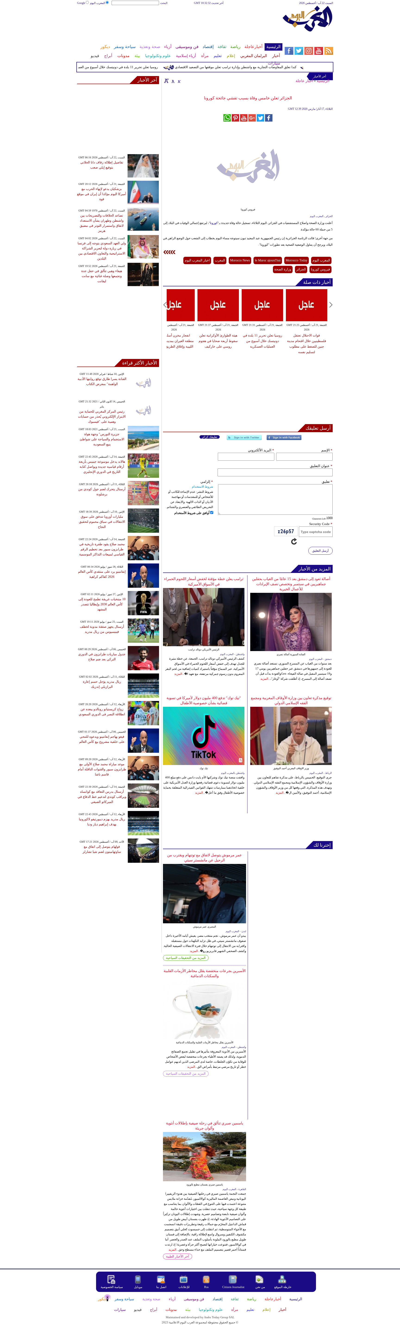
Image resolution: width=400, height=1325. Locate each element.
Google (81, 3)
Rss (206, 1287)
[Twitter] (244, 439)
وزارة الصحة (282, 269)
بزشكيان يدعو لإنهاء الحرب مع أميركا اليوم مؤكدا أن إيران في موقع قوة (101, 194)
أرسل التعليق (320, 550)
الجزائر (301, 269)
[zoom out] (179, 80)
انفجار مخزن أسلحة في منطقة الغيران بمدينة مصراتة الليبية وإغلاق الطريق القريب (174, 341)
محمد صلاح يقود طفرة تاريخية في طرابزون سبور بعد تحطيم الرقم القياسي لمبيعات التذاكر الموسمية (102, 549)
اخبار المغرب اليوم (197, 260)
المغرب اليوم (97, 3)
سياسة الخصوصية (112, 1287)
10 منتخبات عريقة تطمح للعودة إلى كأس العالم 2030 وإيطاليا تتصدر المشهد (101, 604)
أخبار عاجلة (304, 81)
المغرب (220, 260)
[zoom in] (166, 80)
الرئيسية (323, 81)
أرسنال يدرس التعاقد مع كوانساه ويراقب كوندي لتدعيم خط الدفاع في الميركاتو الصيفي (102, 797)
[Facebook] (284, 439)
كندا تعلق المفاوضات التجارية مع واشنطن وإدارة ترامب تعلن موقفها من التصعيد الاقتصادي (253, 67)
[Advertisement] (179, 20)
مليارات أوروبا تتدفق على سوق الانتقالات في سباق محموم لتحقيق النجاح (102, 522)
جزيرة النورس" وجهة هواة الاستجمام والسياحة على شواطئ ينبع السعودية (102, 439)
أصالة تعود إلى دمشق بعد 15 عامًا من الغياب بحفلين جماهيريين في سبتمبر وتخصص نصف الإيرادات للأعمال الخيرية (291, 584)
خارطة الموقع (282, 1287)
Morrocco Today (296, 260)
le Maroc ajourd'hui (268, 260)
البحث (163, 3)
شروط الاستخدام (202, 486)
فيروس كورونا (320, 269)
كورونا (214, 223)
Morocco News (240, 260)
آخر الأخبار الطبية (177, 1256)
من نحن (260, 1287)
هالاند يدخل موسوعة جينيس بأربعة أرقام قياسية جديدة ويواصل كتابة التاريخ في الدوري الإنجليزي (102, 467)
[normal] (172, 80)
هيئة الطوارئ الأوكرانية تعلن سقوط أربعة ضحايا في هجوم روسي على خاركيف (218, 341)
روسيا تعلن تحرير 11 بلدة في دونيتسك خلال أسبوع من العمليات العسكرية (126, 67)
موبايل (138, 1287)
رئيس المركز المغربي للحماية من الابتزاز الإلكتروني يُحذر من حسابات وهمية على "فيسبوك (102, 416)
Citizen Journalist (233, 1287)
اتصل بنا (161, 1287)
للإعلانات (184, 1287)
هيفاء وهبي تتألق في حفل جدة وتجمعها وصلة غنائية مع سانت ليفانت (101, 276)
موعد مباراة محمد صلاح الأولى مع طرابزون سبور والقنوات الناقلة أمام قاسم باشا (102, 769)
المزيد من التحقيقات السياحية (186, 958)
